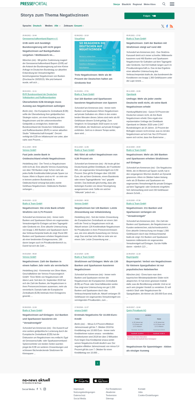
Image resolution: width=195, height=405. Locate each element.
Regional (137, 4)
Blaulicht (126, 4)
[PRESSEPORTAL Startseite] (34, 4)
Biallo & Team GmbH (136, 38)
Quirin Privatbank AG (136, 310)
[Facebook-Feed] (167, 26)
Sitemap (110, 398)
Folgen (146, 16)
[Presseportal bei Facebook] (36, 389)
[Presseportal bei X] (40, 389)
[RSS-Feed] (171, 26)
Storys (116, 4)
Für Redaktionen (114, 389)
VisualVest (80, 38)
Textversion (111, 395)
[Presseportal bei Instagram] (44, 389)
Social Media (80, 398)
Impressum (79, 389)
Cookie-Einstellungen (148, 395)
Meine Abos (150, 4)
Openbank (131, 94)
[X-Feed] (162, 26)
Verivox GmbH (29, 150)
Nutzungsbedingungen (84, 392)
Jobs (140, 392)
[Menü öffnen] (172, 4)
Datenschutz (79, 395)
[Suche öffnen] (164, 4)
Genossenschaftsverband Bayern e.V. (40, 38)
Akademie (110, 392)
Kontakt (141, 389)
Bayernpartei (132, 257)
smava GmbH (81, 310)
